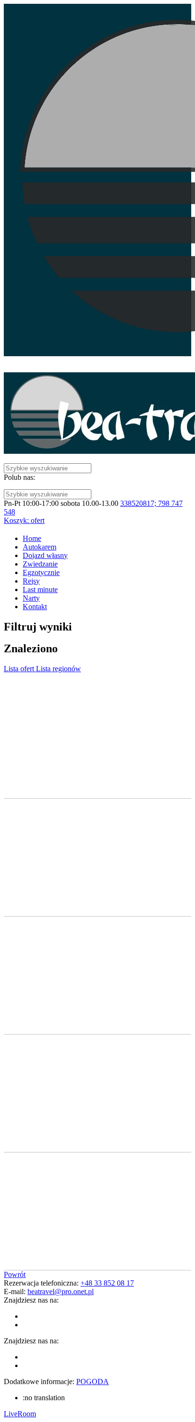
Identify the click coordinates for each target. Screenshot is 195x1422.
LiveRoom (20, 1414)
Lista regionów (58, 669)
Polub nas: (19, 477)
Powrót (15, 1274)
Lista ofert (20, 669)
